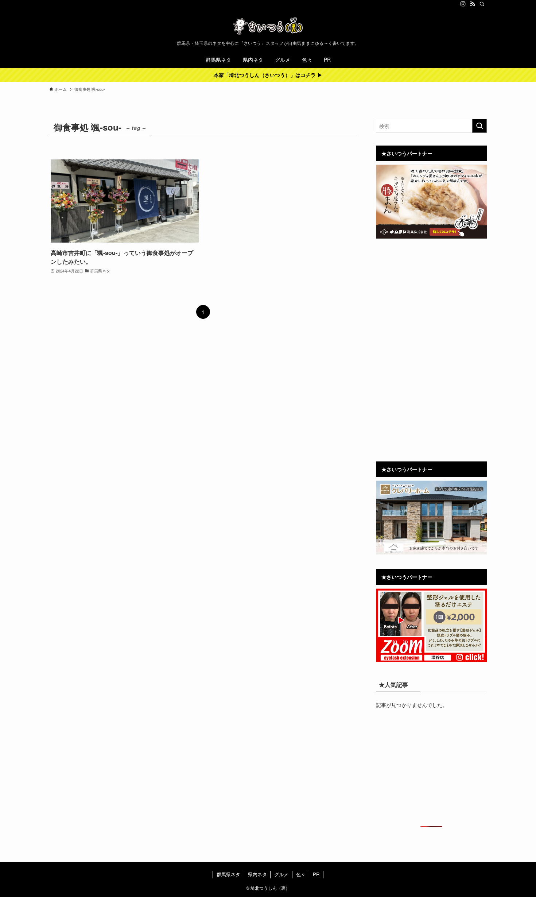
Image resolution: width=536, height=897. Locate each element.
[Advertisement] (431, 299)
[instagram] (463, 4)
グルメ (281, 874)
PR (316, 874)
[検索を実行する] (479, 126)
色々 (301, 874)
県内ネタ (257, 874)
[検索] (482, 4)
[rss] (472, 4)
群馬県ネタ (228, 874)
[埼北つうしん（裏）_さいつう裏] (268, 26)
